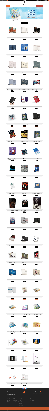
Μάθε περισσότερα (45, 408)
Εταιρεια (14, 397)
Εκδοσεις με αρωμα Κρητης (21, 399)
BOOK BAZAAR (39, 5)
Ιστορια (14, 399)
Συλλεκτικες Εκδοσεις (20, 406)
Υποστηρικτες (15, 400)
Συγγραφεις (8, 397)
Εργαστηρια (27, 397)
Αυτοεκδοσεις (19, 404)
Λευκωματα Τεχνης (20, 403)
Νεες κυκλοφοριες (20, 398)
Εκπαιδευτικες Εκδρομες (33, 400)
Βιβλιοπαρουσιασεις (32, 398)
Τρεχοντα (27, 399)
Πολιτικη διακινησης (9, 401)
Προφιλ (14, 398)
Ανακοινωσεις (32, 399)
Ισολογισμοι (14, 401)
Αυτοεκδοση (8, 400)
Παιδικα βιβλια (19, 400)
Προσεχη (27, 398)
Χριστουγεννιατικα (20, 401)
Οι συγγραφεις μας (9, 398)
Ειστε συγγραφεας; (9, 399)
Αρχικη (8, 5)
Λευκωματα (19, 402)
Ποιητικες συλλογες (20, 405)
